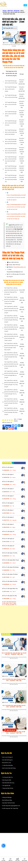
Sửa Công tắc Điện (6, 780)
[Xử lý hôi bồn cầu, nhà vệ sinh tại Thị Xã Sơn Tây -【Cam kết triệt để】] (14, 644)
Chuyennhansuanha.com (19, 267)
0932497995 (6, 498)
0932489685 (6, 484)
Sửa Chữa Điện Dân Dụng (8, 782)
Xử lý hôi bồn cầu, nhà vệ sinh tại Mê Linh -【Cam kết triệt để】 (14, 732)
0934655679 (6, 534)
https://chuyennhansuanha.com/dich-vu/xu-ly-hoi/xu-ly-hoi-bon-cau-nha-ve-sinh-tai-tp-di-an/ (16, 207)
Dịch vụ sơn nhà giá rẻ (7, 757)
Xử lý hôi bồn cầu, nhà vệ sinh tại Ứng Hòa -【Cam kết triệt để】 (14, 680)
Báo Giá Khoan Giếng (7, 800)
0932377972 (6, 520)
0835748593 (6, 513)
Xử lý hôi (16, 10)
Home (4, 10)
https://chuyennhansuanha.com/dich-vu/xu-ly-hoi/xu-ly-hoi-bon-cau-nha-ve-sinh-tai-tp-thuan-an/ (16, 216)
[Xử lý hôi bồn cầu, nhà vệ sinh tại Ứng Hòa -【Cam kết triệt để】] (14, 670)
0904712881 (6, 591)
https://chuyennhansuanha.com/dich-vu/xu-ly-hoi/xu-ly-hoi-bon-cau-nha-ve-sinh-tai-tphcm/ (16, 197)
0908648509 (6, 570)
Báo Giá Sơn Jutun (6, 762)
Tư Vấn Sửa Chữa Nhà (7, 765)
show (15, 28)
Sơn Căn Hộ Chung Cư (7, 760)
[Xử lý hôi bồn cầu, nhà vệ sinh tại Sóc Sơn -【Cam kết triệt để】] (14, 697)
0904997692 (6, 477)
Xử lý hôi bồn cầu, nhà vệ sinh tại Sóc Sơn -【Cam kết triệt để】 (14, 706)
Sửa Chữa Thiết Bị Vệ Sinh (8, 803)
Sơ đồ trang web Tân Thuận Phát (10, 808)
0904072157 (6, 548)
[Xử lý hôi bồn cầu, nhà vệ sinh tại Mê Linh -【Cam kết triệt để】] (14, 723)
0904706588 (6, 598)
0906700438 (6, 527)
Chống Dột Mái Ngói (6, 797)
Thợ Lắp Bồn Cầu (6, 785)
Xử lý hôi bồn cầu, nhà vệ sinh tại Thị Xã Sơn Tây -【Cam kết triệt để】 (14, 653)
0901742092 (6, 541)
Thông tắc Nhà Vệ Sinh (7, 788)
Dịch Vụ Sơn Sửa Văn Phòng (9, 768)
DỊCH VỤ (10, 10)
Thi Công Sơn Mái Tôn (7, 777)
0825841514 (6, 491)
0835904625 (6, 470)
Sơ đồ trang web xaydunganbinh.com (11, 805)
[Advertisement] (14, 446)
